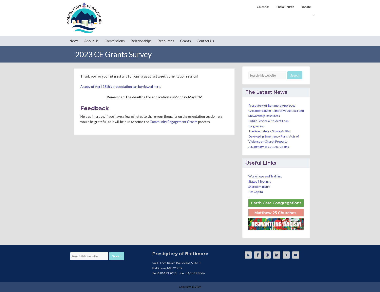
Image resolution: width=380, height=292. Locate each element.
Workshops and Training (265, 176)
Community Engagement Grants (174, 122)
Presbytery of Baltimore (84, 18)
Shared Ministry (259, 186)
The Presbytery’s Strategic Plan (269, 131)
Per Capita (255, 191)
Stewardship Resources (264, 116)
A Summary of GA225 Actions (268, 146)
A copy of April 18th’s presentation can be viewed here (120, 86)
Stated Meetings (259, 181)
